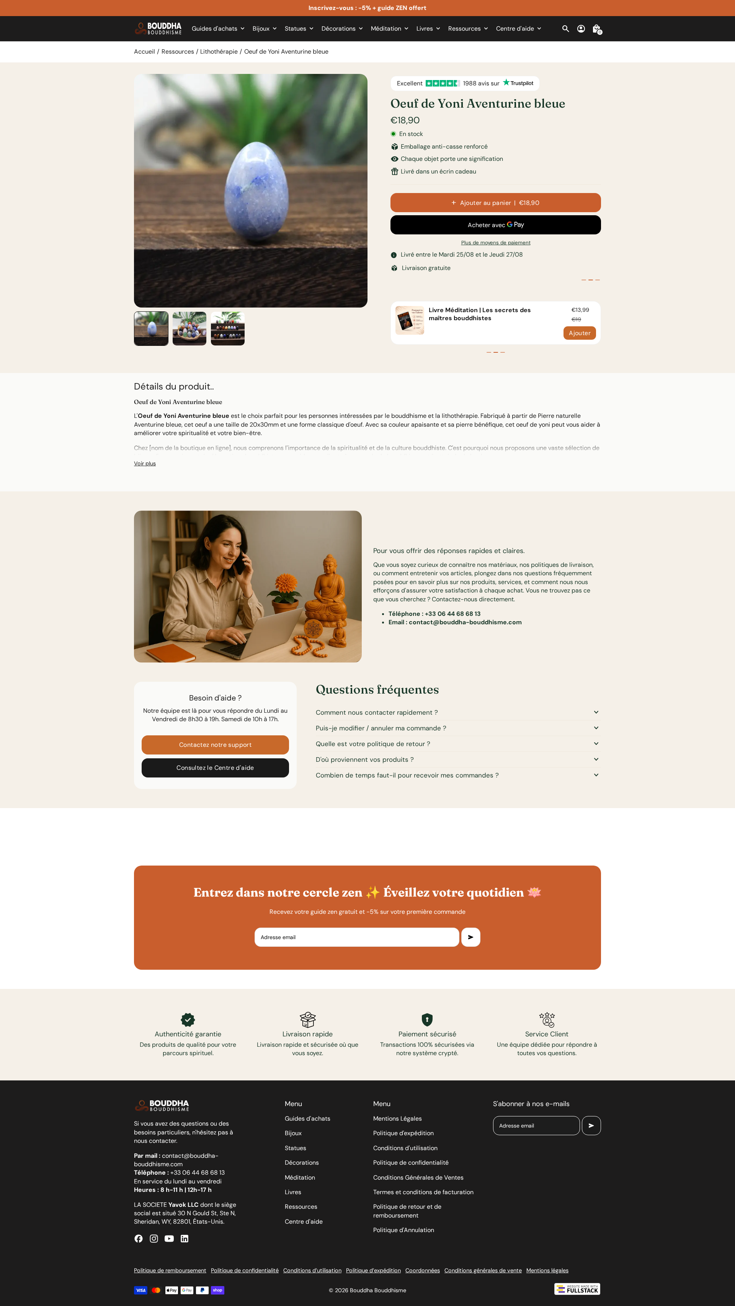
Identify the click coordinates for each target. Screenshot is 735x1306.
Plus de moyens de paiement (496, 242)
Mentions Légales (397, 1119)
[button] (151, 328)
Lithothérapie (219, 51)
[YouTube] (169, 1238)
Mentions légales (547, 1270)
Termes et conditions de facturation (423, 1192)
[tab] (489, 352)
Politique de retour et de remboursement (407, 1211)
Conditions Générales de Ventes (418, 1177)
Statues (295, 1148)
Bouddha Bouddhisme (378, 1290)
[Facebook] (138, 1238)
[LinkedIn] (184, 1238)
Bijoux (293, 1133)
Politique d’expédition (373, 1270)
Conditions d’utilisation (312, 1270)
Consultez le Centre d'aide (215, 768)
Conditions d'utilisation (405, 1148)
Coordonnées (422, 1270)
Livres (293, 1192)
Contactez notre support (215, 745)
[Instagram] (153, 1238)
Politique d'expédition (403, 1133)
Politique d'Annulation (403, 1230)
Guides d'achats (307, 1119)
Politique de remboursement (170, 1270)
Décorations (302, 1163)
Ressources (178, 51)
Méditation (300, 1177)
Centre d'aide (304, 1222)
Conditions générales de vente (483, 1270)
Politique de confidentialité (411, 1163)
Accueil (144, 51)
